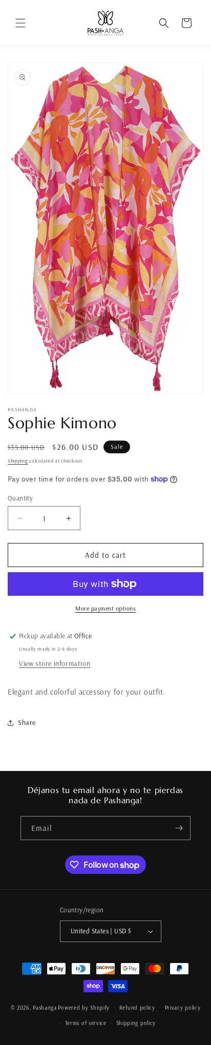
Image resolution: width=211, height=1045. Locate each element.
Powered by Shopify (84, 1007)
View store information (54, 663)
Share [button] (27, 722)
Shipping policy (136, 1023)
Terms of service (86, 1023)
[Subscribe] (178, 828)
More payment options (105, 608)
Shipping (18, 460)
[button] (20, 23)
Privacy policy (183, 1007)
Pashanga (45, 1007)
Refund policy (137, 1007)
